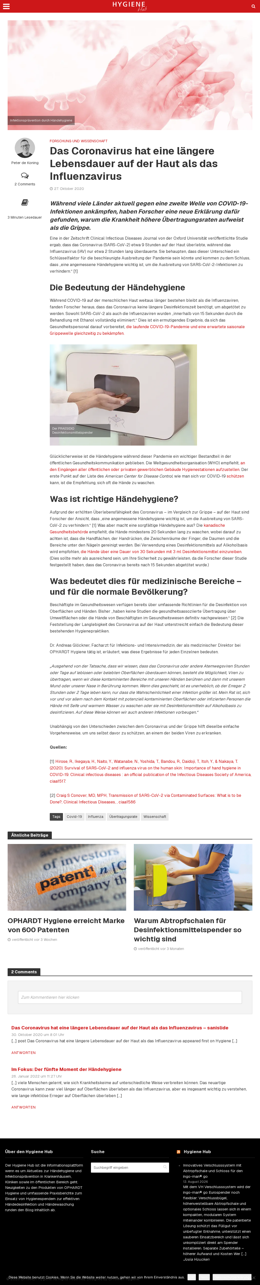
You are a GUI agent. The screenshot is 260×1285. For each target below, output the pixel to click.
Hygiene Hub (197, 1151)
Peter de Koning (25, 163)
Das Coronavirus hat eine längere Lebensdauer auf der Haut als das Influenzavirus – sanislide (120, 1028)
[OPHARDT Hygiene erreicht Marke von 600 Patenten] (67, 877)
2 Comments (24, 184)
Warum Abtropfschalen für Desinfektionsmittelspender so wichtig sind (187, 929)
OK (191, 1277)
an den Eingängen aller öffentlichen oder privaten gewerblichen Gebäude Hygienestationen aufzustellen (147, 466)
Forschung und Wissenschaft (79, 141)
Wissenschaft (154, 816)
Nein (204, 1277)
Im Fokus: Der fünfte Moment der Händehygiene (66, 1069)
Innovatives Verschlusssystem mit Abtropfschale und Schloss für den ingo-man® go (213, 1171)
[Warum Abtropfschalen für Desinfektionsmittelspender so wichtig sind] (193, 877)
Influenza (95, 816)
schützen (235, 476)
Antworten (23, 1052)
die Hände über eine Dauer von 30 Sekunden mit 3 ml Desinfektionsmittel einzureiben (161, 551)
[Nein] (253, 1277)
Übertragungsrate (123, 816)
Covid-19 (74, 816)
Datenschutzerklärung (232, 1277)
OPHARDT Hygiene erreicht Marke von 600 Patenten (66, 925)
